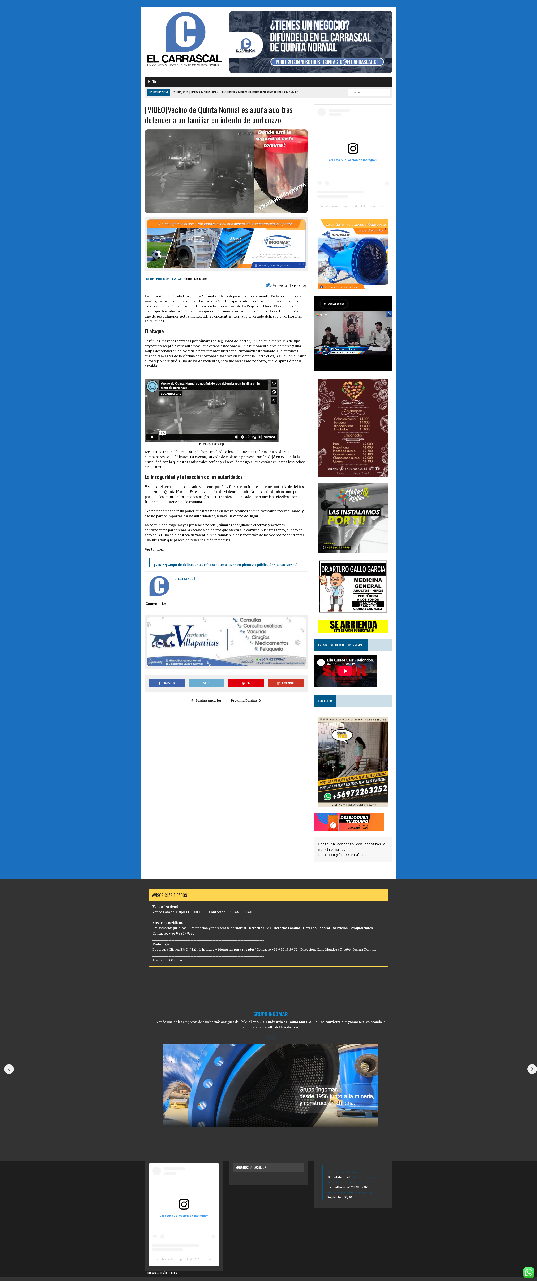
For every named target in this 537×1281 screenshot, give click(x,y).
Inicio (152, 81)
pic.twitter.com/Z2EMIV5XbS (348, 1187)
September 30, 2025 (341, 1197)
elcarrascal (172, 278)
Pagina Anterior (209, 700)
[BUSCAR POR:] (369, 91)
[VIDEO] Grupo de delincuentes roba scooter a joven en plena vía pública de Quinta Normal (225, 565)
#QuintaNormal (338, 1177)
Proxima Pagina (244, 700)
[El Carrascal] (184, 40)
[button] (265, 1145)
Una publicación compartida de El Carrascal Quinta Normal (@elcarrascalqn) (368, 206)
